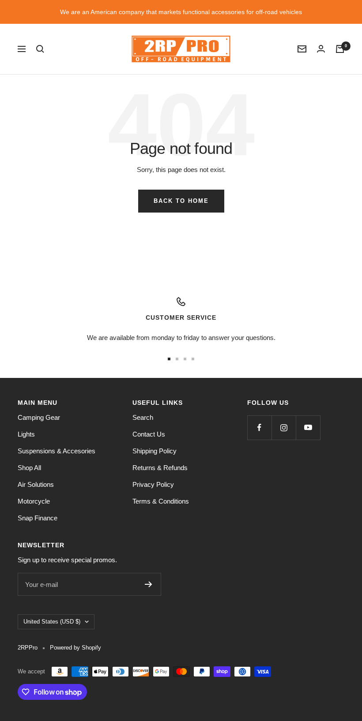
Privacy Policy (153, 484)
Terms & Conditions (160, 501)
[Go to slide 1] (169, 359)
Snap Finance (37, 518)
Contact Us (148, 434)
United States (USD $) (51, 621)
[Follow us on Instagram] (284, 427)
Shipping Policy (154, 451)
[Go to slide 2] (177, 359)
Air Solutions (36, 484)
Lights (26, 434)
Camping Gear (39, 417)
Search (142, 417)
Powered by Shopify (75, 647)
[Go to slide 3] (185, 359)
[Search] (40, 49)
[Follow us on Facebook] (259, 427)
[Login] (321, 48)
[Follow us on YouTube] (308, 427)
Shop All (29, 467)
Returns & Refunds (160, 467)
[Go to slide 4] (193, 359)
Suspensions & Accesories (56, 451)
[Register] (148, 584)
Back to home (181, 201)
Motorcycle (34, 501)
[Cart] (340, 49)
